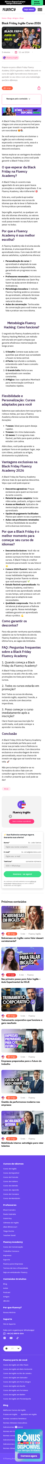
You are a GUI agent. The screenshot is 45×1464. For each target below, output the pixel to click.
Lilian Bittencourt (10, 1227)
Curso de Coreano (11, 1194)
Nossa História (9, 1312)
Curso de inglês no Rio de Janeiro (17, 1373)
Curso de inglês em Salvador (15, 1378)
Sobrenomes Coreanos (13, 1427)
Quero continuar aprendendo (21, 821)
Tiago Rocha (8, 1231)
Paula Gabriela (9, 1214)
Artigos (15, 18)
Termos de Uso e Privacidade (15, 1268)
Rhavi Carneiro (9, 1210)
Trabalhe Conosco (11, 1251)
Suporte (6, 1260)
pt (12, 1348)
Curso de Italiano (10, 1181)
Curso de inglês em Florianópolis (17, 1399)
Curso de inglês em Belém (14, 1394)
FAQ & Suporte (9, 1324)
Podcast (6, 1292)
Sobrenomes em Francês (13, 1444)
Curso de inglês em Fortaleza (15, 1390)
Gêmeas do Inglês (11, 1223)
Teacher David (9, 1235)
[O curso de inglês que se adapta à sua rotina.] (21, 111)
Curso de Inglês (9, 1169)
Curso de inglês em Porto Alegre (17, 1382)
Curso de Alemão (10, 1186)
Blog (9, 18)
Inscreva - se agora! (22, 874)
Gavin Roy (7, 1218)
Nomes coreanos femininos (14, 1419)
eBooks (6, 1301)
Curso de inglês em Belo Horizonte (17, 1369)
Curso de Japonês (11, 1190)
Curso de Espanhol (11, 1173)
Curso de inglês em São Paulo (15, 1365)
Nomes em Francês (11, 1431)
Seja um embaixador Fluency (15, 1272)
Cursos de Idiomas (13, 1163)
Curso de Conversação (13, 1247)
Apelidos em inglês (29, 1414)
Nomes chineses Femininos (14, 1448)
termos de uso (17, 883)
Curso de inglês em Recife (14, 1386)
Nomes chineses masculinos (15, 1423)
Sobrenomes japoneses (13, 1440)
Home (4, 18)
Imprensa (7, 1255)
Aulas (5, 1288)
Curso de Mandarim (11, 1198)
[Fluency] (9, 9)
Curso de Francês (10, 1177)
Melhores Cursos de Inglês (14, 1410)
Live (12, 975)
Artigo (8, 88)
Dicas (22, 18)
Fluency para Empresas (13, 1264)
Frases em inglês (10, 1414)
